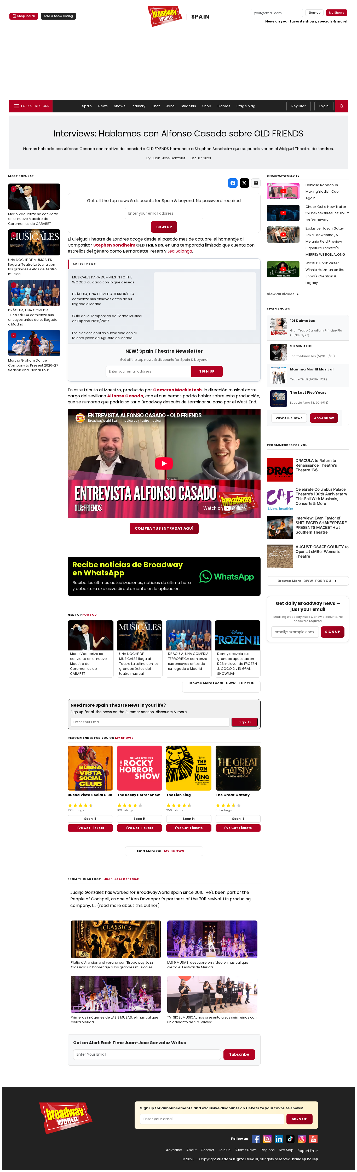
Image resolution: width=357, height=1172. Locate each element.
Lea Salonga (180, 251)
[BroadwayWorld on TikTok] (290, 1139)
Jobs (170, 106)
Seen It (90, 818)
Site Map (286, 1150)
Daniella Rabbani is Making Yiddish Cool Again (322, 191)
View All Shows (289, 418)
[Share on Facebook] (233, 183)
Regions (268, 1150)
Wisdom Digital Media (237, 1159)
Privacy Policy (305, 1159)
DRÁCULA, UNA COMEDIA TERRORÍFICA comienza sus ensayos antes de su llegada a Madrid (32, 305)
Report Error (308, 1150)
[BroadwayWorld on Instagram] (267, 1139)
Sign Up (164, 227)
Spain (87, 106)
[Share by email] (256, 183)
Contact (207, 1150)
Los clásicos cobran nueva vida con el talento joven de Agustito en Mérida (104, 335)
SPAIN (200, 17)
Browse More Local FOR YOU (221, 683)
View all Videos (281, 293)
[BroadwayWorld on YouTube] (313, 1139)
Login (324, 106)
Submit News (246, 1150)
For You (89, 615)
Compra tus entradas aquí (164, 528)
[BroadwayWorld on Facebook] (256, 1139)
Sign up (332, 631)
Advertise (174, 1150)
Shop (206, 106)
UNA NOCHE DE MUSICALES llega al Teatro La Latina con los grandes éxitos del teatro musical (32, 254)
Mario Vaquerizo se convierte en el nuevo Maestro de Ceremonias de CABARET (33, 206)
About (191, 1150)
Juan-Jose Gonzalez (121, 879)
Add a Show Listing (58, 16)
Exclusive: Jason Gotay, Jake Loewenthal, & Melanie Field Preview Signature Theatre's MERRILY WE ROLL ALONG (325, 241)
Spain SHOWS (278, 308)
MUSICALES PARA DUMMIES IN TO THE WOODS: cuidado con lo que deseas (103, 280)
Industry (138, 106)
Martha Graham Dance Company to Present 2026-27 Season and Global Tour (33, 352)
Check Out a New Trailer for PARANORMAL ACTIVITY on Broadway (327, 213)
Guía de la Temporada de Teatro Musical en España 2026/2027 (107, 318)
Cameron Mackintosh (177, 390)
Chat (156, 106)
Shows (119, 106)
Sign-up (314, 12)
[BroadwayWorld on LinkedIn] (279, 1139)
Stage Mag (246, 106)
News (103, 106)
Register (298, 106)
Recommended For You (287, 445)
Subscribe (239, 1054)
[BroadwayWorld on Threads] (302, 1139)
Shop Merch (26, 16)
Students (188, 106)
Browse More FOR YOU (304, 580)
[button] (341, 106)
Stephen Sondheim (114, 245)
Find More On (160, 851)
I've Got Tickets (90, 828)
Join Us (224, 1150)
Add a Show (324, 418)
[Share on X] (244, 183)
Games (223, 106)
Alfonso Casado (125, 396)
